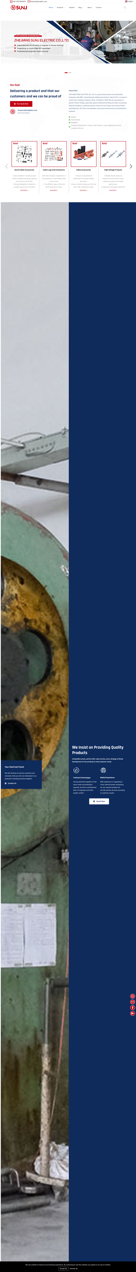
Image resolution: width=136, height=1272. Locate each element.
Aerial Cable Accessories (24, 170)
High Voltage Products (113, 170)
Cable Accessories (83, 170)
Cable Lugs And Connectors (54, 170)
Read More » (24, 190)
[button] (66, 72)
